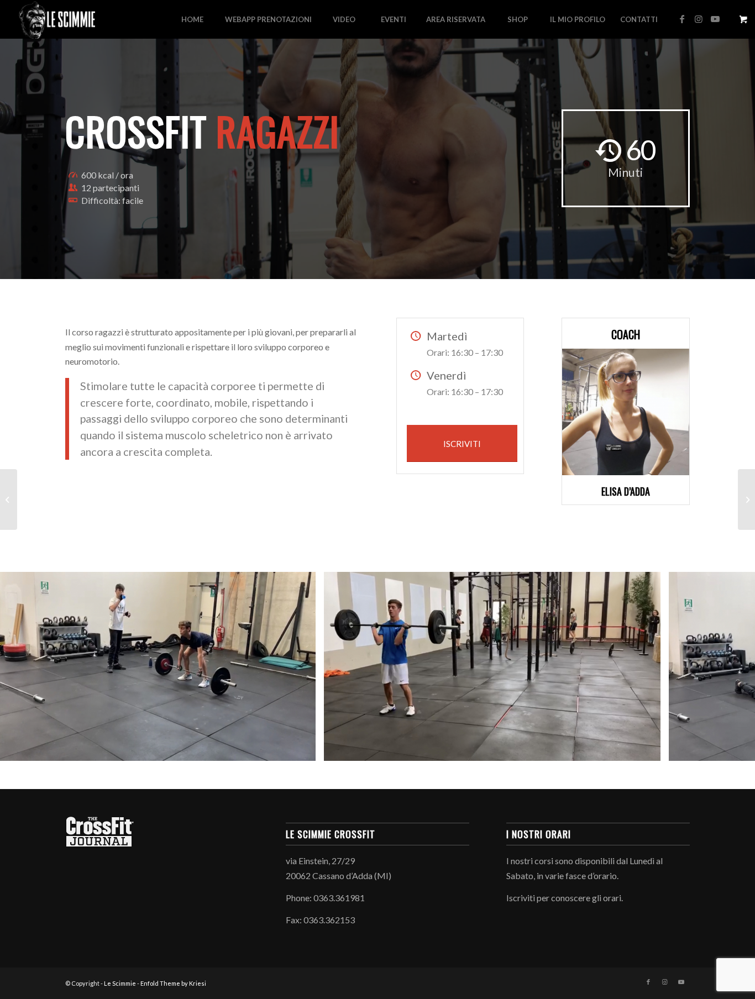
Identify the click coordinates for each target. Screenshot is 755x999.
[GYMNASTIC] (746, 499)
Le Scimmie (120, 983)
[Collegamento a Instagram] (698, 18)
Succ (730, 666)
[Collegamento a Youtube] (715, 18)
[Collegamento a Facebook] (682, 18)
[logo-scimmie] (57, 19)
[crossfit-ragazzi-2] (303, 748)
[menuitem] (192, 19)
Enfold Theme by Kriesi (173, 983)
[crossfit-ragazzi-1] (648, 748)
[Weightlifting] (8, 499)
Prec (24, 666)
